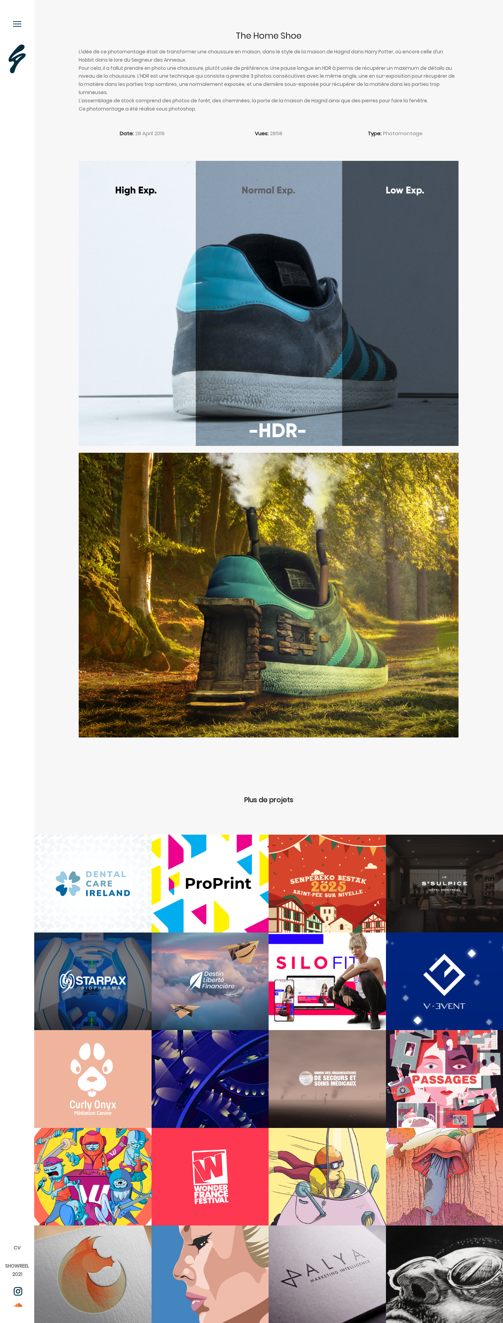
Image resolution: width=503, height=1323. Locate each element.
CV (17, 1247)
